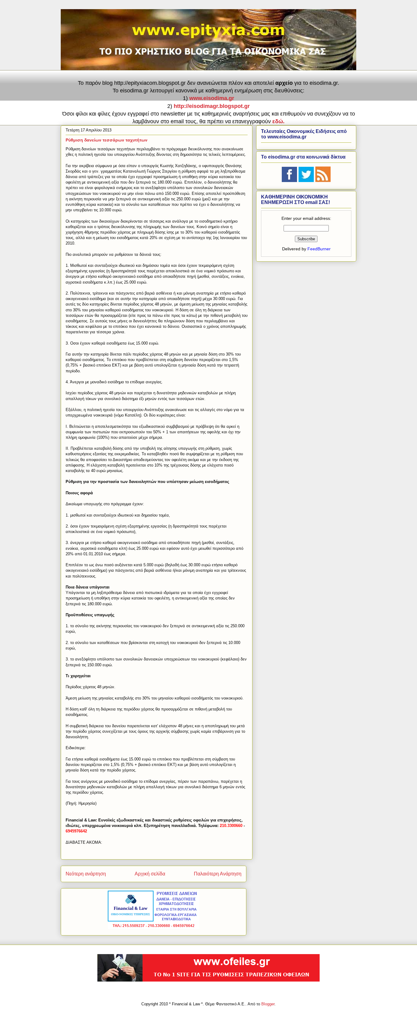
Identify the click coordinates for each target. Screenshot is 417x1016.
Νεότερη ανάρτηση (86, 873)
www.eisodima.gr (211, 98)
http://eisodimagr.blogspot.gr (212, 106)
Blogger (267, 1004)
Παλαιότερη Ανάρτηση (217, 873)
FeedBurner (319, 248)
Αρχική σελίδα (150, 873)
